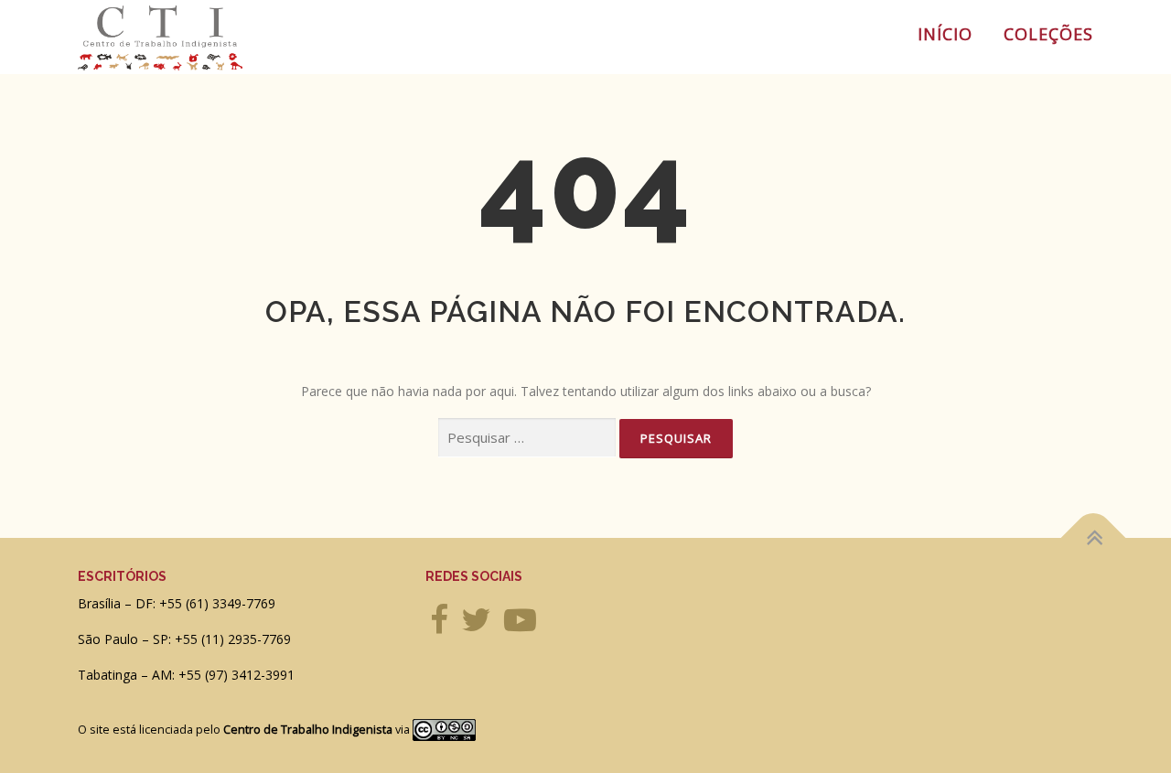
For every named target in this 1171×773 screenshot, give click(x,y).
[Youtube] (520, 626)
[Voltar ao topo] (1093, 537)
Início (945, 34)
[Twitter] (476, 626)
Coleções (1048, 34)
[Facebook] (439, 626)
